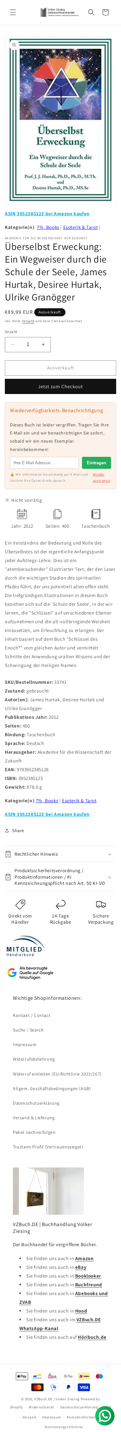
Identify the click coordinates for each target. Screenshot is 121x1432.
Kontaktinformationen (86, 1417)
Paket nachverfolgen (34, 1132)
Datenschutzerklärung (36, 1103)
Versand (28, 321)
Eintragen (96, 462)
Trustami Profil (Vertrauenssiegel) (48, 1147)
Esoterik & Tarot (80, 227)
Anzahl (11, 331)
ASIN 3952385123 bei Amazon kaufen (47, 213)
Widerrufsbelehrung (34, 1059)
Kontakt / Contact (31, 1015)
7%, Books (48, 227)
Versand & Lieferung (34, 1118)
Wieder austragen (101, 477)
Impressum (24, 1044)
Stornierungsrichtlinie (64, 1427)
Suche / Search (28, 1030)
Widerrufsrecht (41, 1407)
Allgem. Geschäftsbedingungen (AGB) (52, 1088)
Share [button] (18, 830)
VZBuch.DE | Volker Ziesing (57, 1399)
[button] (13, 12)
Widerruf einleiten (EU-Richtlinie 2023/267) (57, 1074)
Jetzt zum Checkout (60, 386)
